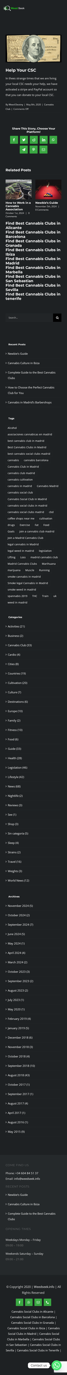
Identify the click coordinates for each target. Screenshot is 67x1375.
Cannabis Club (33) (20, 645)
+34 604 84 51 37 (26, 1173)
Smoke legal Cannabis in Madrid (28, 583)
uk (54, 596)
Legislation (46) (17, 767)
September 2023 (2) (20, 981)
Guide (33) (14, 749)
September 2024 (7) (20, 924)
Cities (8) (13, 664)
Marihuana (49, 563)
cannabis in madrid (20, 486)
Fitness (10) (15, 730)
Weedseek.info (44, 1287)
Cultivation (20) (17, 683)
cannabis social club (20, 492)
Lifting (11, 557)
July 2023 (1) (16, 1000)
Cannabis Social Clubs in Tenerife (38, 1350)
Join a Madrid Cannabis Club (25, 538)
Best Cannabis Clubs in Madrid (27, 447)
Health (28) (15, 758)
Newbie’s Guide (46, 202)
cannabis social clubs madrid (26, 512)
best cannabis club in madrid (26, 441)
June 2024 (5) (16, 934)
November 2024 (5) (20, 906)
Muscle (29, 570)
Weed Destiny (16, 104)
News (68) (14, 786)
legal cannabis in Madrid (23, 544)
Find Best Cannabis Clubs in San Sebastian (33, 278)
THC (34, 596)
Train (45, 596)
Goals (11, 531)
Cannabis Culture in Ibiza (23, 363)
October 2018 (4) (19, 1056)
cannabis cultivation (20, 479)
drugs (11, 525)
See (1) (12, 814)
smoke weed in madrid (22, 589)
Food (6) (13, 739)
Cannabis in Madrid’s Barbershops (30, 402)
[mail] (38, 1302)
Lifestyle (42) (16, 777)
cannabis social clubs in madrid (27, 505)
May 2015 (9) (16, 1131)
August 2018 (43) (19, 1075)
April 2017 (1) (16, 1113)
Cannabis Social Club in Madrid (27, 499)
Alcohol (12, 428)
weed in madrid (17, 602)
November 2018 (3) (20, 1047)
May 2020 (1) (16, 1009)
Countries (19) (17, 673)
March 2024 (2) (17, 962)
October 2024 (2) (19, 915)
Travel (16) (14, 861)
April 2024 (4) (16, 953)
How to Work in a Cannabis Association (18, 206)
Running (44, 570)
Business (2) (15, 636)
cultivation (45, 518)
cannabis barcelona (36, 460)
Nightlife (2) (15, 796)
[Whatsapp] (57, 1365)
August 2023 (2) (18, 990)
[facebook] (19, 1302)
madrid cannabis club (44, 557)
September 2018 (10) (21, 1066)
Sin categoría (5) (18, 833)
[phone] (47, 1302)
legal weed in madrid (21, 551)
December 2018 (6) (20, 1037)
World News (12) (18, 880)
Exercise (25, 525)
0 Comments (42, 209)
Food (46, 525)
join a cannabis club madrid (36, 531)
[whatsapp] (29, 1302)
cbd (51, 512)
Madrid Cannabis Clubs (22, 563)
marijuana (14, 570)
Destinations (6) (18, 701)
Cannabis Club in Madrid (23, 466)
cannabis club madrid (21, 473)
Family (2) (14, 720)
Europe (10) (15, 711)
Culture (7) (14, 692)
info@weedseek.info (27, 1178)
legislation (45, 551)
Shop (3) (13, 824)
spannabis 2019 (17, 596)
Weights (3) (15, 871)
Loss (23, 557)
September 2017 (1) (20, 1094)
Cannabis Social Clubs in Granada (32, 1322)
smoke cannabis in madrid (24, 576)
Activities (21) (16, 626)
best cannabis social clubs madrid (29, 453)
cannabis (13, 460)
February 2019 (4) (19, 1019)
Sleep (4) (13, 843)
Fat (37, 525)
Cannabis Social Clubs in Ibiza (26, 1328)
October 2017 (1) (19, 1084)
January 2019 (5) (18, 1028)
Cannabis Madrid (47, 486)
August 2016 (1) (18, 1122)
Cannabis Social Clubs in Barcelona (32, 1317)
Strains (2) (14, 852)
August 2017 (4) (18, 1103)
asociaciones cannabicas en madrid (30, 434)
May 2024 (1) (16, 943)
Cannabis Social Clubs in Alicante (32, 1311)
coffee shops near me (21, 518)
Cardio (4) (14, 654)
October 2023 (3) (19, 971)
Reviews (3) (15, 805)
